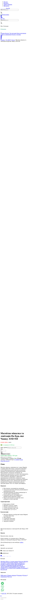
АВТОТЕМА (10, 562)
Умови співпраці (8, 4)
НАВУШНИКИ (13, 566)
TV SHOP (8, 40)
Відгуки (10, 576)
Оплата (25, 575)
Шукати (3, 9)
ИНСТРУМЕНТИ (19, 564)
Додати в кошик (6, 453)
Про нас (6, 1)
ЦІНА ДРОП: (4, 447)
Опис (2, 461)
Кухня (13, 40)
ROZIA (26, 561)
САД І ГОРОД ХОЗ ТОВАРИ (13, 568)
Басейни (3, 561)
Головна (3, 33)
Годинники (24, 568)
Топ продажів (12, 33)
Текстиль (21, 561)
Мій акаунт (6, 5)
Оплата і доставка (16, 34)
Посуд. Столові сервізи (12, 561)
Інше (19, 566)
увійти (21, 542)
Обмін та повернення (6, 34)
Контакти (6, 3)
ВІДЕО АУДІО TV (19, 562)
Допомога (19, 575)
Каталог (7, 33)
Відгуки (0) (6, 461)
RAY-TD (4, 593)
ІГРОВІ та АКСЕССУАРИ (7, 564)
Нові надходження (21, 33)
